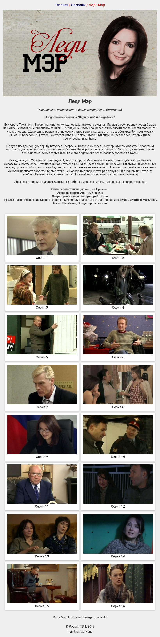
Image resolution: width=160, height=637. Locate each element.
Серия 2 (118, 258)
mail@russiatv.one (80, 631)
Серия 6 (118, 357)
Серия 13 (42, 556)
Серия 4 (118, 307)
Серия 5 (42, 357)
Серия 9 (42, 457)
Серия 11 (42, 506)
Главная (61, 5)
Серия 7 (42, 407)
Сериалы (78, 5)
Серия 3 (42, 307)
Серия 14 (118, 556)
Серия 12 (118, 506)
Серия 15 (42, 606)
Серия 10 (118, 457)
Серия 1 (42, 258)
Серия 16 (118, 606)
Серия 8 (118, 407)
